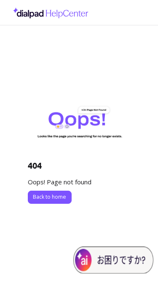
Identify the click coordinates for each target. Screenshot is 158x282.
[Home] (48, 12)
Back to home (49, 196)
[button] (139, 260)
